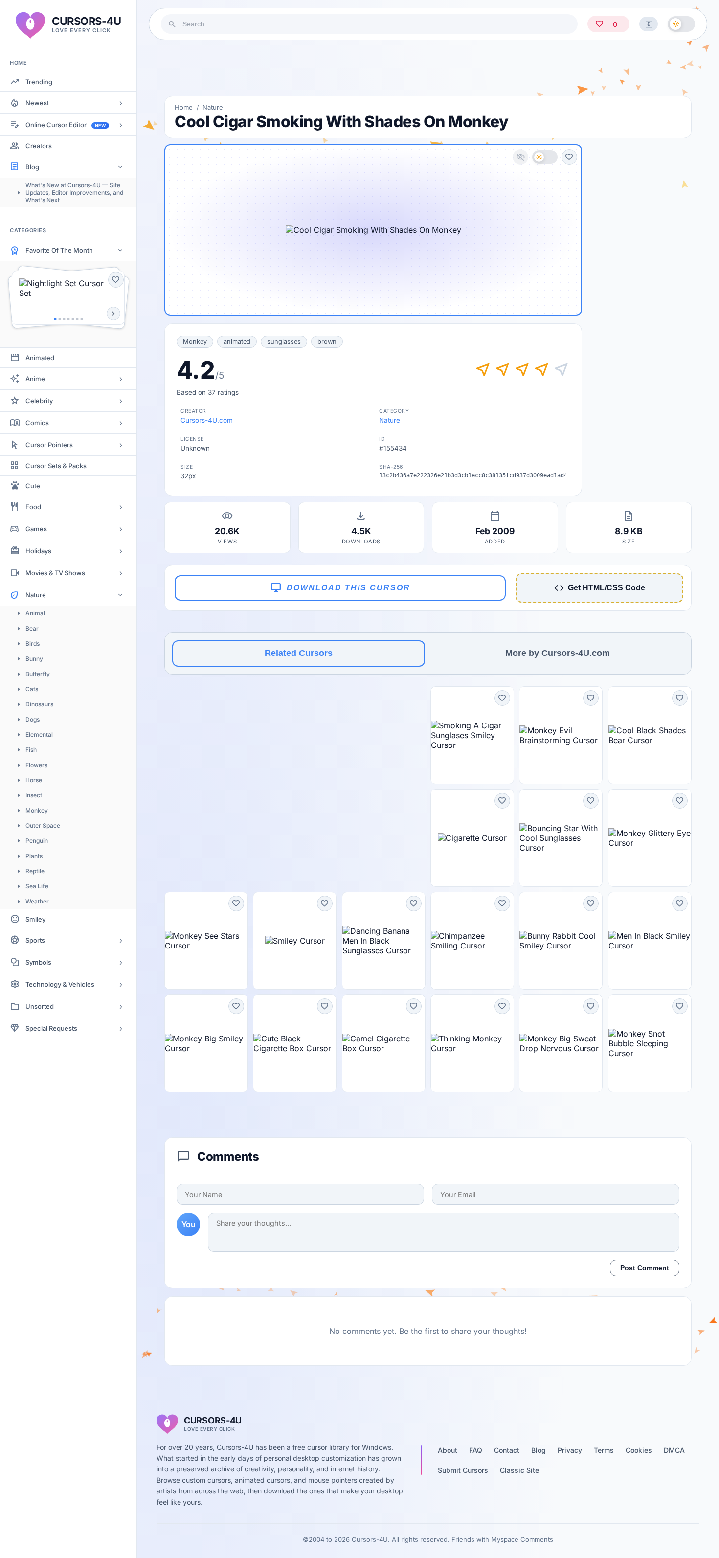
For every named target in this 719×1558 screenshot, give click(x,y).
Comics (37, 423)
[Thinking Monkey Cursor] (472, 1043)
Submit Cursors (463, 1470)
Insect (33, 795)
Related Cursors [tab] (299, 653)
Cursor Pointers (49, 445)
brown (327, 341)
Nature (35, 595)
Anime (35, 379)
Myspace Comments (522, 1539)
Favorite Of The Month (59, 250)
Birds (32, 643)
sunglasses (284, 341)
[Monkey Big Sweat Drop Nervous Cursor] (561, 1043)
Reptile (35, 871)
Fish (31, 749)
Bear (32, 628)
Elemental (39, 734)
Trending (38, 82)
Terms (604, 1450)
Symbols (38, 962)
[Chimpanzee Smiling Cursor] (472, 941)
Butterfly (37, 673)
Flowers (36, 764)
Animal (35, 613)
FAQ (475, 1450)
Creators (38, 146)
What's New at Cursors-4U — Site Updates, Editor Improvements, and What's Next (74, 192)
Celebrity (39, 401)
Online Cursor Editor (65, 125)
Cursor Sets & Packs (56, 466)
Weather (37, 901)
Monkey (36, 810)
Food (33, 507)
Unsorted (39, 1006)
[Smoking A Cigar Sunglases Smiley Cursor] (472, 735)
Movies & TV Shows (55, 573)
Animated (39, 357)
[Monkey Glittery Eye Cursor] (650, 838)
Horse (33, 780)
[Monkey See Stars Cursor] (206, 941)
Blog (32, 167)
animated (237, 341)
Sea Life (36, 886)
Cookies (639, 1450)
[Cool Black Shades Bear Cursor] (650, 735)
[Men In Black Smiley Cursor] (650, 941)
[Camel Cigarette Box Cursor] (384, 1043)
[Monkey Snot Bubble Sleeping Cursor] (650, 1043)
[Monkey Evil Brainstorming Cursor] (561, 735)
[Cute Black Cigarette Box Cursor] (295, 1043)
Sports (35, 940)
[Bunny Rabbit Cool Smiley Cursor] (561, 941)
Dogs (32, 719)
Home (184, 107)
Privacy (570, 1450)
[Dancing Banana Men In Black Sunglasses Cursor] (384, 941)
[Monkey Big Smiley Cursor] (206, 1043)
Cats (31, 689)
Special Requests (51, 1028)
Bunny (34, 658)
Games (36, 529)
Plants (34, 855)
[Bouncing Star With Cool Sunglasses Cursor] (561, 838)
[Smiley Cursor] (295, 941)
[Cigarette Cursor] (472, 838)
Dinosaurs (39, 704)
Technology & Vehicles (59, 984)
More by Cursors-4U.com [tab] (557, 653)
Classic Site (519, 1470)
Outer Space (42, 825)
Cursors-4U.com (206, 420)
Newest (37, 103)
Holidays (38, 551)
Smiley (35, 919)
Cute (32, 486)
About (447, 1450)
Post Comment (644, 1268)
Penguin (36, 840)
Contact (506, 1450)
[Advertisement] (428, 68)
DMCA (674, 1450)
